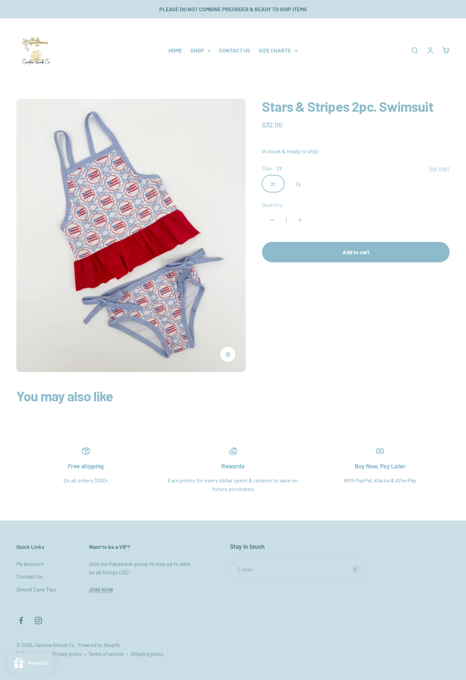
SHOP (197, 50)
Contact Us (29, 576)
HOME (175, 50)
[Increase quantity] (300, 220)
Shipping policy (147, 654)
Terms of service (106, 654)
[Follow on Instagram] (38, 620)
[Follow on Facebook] (21, 620)
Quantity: (273, 204)
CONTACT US (234, 50)
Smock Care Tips (36, 589)
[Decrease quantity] (272, 220)
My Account (30, 563)
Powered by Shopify (99, 645)
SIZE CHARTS (275, 50)
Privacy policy (67, 654)
